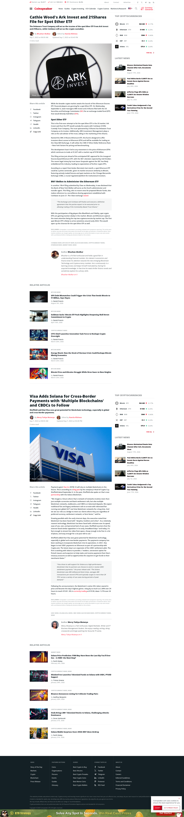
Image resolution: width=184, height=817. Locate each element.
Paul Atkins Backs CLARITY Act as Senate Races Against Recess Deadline (139, 81)
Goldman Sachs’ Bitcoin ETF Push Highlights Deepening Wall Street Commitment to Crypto (80, 316)
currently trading (80, 591)
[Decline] (179, 798)
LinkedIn (36, 128)
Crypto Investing (77, 9)
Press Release (35, 781)
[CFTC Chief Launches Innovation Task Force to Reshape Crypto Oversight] (39, 336)
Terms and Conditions (124, 781)
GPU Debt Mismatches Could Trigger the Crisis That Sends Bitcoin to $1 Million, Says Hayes (80, 296)
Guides (67, 9)
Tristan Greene (58, 680)
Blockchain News (81, 243)
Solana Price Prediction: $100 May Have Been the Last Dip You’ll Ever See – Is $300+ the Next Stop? (81, 656)
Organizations (57, 771)
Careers (118, 774)
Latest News (122, 58)
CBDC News (77, 613)
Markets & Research (118, 9)
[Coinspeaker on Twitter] (141, 2)
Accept (157, 808)
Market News (67, 245)
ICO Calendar (91, 9)
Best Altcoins (78, 771)
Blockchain (34, 778)
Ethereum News (56, 245)
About (106, 2)
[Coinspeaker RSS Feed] (153, 2)
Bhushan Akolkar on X (69, 274)
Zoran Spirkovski (59, 718)
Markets (33, 771)
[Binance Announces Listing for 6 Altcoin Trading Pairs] (39, 696)
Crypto (32, 774)
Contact (116, 2)
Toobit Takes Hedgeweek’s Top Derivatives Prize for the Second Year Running (139, 107)
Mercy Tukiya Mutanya (46, 417)
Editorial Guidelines (123, 778)
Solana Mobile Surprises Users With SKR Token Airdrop (75, 732)
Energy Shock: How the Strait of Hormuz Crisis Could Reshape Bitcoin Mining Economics (81, 354)
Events (54, 778)
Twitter (36, 113)
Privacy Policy (121, 789)
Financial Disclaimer (123, 785)
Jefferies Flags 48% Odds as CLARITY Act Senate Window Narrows (138, 94)
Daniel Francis (58, 301)
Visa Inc (66, 487)
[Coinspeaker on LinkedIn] (149, 2)
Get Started (166, 813)
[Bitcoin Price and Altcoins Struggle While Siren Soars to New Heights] (39, 374)
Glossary (55, 785)
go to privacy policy (171, 808)
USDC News (55, 613)
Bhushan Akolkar (43, 34)
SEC (81, 111)
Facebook (37, 109)
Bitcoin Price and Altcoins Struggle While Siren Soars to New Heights (81, 372)
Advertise (127, 2)
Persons (55, 774)
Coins (54, 767)
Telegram (36, 120)
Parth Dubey (57, 661)
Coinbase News (56, 243)
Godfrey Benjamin (59, 697)
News (61, 9)
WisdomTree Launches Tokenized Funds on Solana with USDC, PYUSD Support (81, 676)
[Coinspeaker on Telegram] (145, 2)
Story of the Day (36, 767)
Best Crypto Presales (80, 774)
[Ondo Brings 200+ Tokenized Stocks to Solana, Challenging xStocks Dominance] (39, 715)
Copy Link (37, 132)
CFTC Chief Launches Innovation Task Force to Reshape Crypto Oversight (78, 335)
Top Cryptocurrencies (128, 16)
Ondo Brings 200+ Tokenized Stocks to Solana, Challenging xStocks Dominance (80, 714)
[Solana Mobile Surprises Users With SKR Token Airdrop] (39, 734)
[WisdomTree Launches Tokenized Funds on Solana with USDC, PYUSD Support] (39, 677)
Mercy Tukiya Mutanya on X (71, 634)
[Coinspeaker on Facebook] (138, 2)
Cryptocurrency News (96, 243)
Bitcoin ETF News (68, 243)
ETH (76, 114)
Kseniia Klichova (71, 34)
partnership (55, 495)
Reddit (35, 124)
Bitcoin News (56, 292)
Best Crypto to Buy (80, 767)
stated (85, 196)
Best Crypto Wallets (80, 785)
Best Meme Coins (79, 781)
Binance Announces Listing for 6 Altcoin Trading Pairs (74, 694)
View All (149, 52)
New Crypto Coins (79, 778)
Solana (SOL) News (66, 613)
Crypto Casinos (103, 9)
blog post (76, 489)
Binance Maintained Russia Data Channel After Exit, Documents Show (139, 67)
